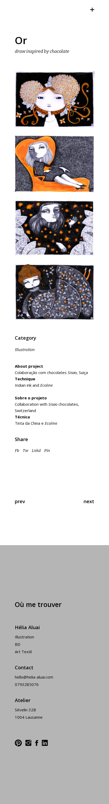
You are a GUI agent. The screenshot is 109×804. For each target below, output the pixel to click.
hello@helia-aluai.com (34, 677)
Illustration (25, 349)
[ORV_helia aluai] (54, 292)
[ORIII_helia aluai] (54, 163)
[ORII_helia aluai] (54, 99)
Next (89, 501)
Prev (20, 501)
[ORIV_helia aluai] (54, 228)
